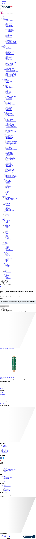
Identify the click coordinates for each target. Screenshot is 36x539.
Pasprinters (5, 232)
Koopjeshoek (6, 45)
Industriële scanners (9, 52)
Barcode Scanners (6, 47)
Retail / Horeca (6, 252)
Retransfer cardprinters (9, 114)
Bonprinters (6, 19)
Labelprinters (6, 24)
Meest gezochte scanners (7, 69)
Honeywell (7, 191)
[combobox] (4, 10)
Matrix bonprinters (8, 22)
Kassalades (5, 89)
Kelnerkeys (7, 188)
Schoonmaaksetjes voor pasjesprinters (11, 127)
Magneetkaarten (8, 186)
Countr (7, 253)
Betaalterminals (8, 84)
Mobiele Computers (7, 55)
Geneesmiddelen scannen (10, 64)
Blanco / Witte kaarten (9, 119)
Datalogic (7, 226)
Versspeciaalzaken (8, 209)
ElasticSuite (8, 538)
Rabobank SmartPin (9, 258)
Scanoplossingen (6, 60)
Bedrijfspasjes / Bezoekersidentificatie (11, 142)
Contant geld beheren (9, 106)
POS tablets (7, 82)
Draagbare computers (9, 57)
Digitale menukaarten (9, 107)
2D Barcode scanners (9, 48)
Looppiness (7, 257)
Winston (7, 270)
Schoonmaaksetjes (7, 174)
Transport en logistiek (7, 197)
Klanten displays (8, 92)
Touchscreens (6, 85)
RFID (5, 134)
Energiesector (8, 203)
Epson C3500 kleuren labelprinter (11, 42)
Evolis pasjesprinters (9, 150)
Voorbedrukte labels (9, 164)
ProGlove (7, 229)
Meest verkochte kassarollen (10, 157)
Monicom (7, 277)
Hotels (7, 212)
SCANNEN (4, 46)
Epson (7, 193)
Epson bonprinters (8, 103)
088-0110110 (2, 388)
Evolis (7, 195)
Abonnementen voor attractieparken (11, 141)
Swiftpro (7, 238)
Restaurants (7, 213)
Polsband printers (8, 28)
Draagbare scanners (9, 50)
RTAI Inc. (7, 237)
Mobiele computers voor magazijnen (11, 72)
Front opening (8, 90)
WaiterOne (7, 269)
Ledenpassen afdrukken (9, 35)
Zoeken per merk (6, 101)
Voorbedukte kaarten (9, 148)
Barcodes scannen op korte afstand (11, 61)
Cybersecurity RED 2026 (6, 536)
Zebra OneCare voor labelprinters (11, 44)
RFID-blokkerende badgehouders (11, 131)
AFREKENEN (4, 79)
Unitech (7, 230)
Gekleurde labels (8, 166)
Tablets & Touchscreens (7, 239)
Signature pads (8, 93)
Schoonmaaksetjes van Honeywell (11, 178)
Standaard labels (8, 162)
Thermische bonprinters (9, 20)
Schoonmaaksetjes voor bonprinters (11, 175)
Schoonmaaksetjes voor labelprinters (11, 176)
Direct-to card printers (9, 113)
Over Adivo (4, 1)
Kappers (7, 206)
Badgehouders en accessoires (8, 470)
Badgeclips (7, 132)
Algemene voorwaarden (5, 534)
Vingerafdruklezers (9, 138)
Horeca (5, 211)
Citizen (7, 192)
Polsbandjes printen (9, 37)
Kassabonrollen (6, 156)
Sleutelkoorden (8, 122)
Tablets (7, 58)
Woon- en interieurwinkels (10, 210)
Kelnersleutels (8, 139)
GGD (7, 216)
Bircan (7, 264)
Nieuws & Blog (4, 446)
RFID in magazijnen (9, 147)
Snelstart (7, 259)
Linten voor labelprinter (9, 168)
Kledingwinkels (8, 207)
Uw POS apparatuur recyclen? (6, 448)
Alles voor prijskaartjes (9, 116)
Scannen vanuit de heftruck (10, 68)
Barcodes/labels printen (9, 33)
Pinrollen (7, 160)
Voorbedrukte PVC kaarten (10, 124)
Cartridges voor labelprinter (10, 170)
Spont (7, 260)
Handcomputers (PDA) (9, 56)
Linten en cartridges (7, 167)
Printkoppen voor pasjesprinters (10, 173)
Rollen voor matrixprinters (10, 159)
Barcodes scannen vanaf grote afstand (11, 62)
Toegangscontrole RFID (9, 137)
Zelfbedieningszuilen (9, 110)
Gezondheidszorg (6, 214)
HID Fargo (7, 234)
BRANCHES (4, 196)
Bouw (7, 202)
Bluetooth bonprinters (9, 39)
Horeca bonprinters (9, 98)
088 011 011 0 (4, 3)
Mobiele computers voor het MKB (11, 73)
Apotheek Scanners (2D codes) (10, 70)
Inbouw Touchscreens (9, 87)
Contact (3, 2)
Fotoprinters (8, 117)
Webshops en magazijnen (8, 477)
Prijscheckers (8, 83)
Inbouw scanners (8, 53)
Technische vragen (5, 451)
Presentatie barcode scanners (10, 54)
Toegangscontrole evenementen (10, 145)
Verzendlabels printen (9, 36)
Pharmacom (8, 275)
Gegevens (1, 378)
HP (6, 241)
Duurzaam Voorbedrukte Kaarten (11, 126)
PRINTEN (3, 18)
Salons (5, 271)
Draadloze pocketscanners (10, 51)
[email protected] (2, 394)
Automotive (8, 201)
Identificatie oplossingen (7, 140)
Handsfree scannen (9, 65)
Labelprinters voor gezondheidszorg (11, 43)
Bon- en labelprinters (7, 220)
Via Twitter (2, 403)
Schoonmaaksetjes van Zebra (10, 177)
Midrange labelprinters (9, 26)
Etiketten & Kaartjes (7, 179)
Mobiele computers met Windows (11, 75)
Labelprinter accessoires (9, 29)
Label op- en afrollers (11, 30)
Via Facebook (2, 399)
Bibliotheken (8, 205)
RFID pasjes (8, 185)
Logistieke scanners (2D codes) (10, 76)
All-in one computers (9, 81)
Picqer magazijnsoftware (9, 250)
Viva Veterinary (8, 278)
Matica (7, 236)
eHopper (7, 254)
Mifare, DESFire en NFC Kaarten (11, 121)
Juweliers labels (8, 163)
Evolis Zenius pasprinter (9, 154)
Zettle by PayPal (8, 262)
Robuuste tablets (8, 67)
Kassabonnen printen (9, 108)
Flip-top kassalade (8, 91)
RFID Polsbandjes (8, 123)
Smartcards (7, 187)
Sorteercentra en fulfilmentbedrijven (11, 198)
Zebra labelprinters (9, 40)
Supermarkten (8, 208)
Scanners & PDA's (7, 225)
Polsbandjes (8, 182)
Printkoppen (6, 171)
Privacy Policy (4, 452)
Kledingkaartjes (8, 181)
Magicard (7, 235)
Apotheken (7, 215)
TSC (6, 224)
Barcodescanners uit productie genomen (12, 71)
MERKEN (3, 219)
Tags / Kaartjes (8, 180)
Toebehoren (8, 94)
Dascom (7, 233)
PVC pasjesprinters (9, 152)
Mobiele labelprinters (9, 27)
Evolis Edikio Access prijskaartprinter (11, 149)
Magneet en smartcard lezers (10, 136)
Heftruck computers (9, 59)
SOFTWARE (4, 244)
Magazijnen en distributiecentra (10, 199)
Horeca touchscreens (9, 99)
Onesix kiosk (8, 265)
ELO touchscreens (8, 102)
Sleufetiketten (8, 183)
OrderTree (7, 266)
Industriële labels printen (9, 34)
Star (6, 194)
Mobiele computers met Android (11, 74)
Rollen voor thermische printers (10, 158)
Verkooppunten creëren (9, 109)
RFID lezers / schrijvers (9, 135)
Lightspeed (7, 247)
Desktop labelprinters (9, 25)
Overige (9, 32)
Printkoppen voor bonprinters (10, 172)
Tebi (6, 261)
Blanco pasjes (8, 184)
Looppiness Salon (8, 272)
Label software (10, 31)
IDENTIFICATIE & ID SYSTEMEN (8, 111)
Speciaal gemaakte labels (9, 165)
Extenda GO (8, 255)
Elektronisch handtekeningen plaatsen (11, 143)
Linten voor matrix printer (10, 169)
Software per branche (7, 218)
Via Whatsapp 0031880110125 (5, 396)
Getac (7, 240)
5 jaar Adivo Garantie (5, 450)
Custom (7, 222)
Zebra (7, 190)
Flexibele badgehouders (9, 130)
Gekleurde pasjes (8, 120)
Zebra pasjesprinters (9, 151)
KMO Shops (8, 246)
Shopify (7, 251)
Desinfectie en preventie (9, 63)
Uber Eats (7, 268)
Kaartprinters (6, 112)
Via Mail (1, 392)
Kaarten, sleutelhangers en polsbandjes (10, 118)
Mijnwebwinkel (8, 249)
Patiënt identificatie (9, 146)
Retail (5, 204)
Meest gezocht (6, 95)
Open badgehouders (9, 129)
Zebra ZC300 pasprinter (9, 153)
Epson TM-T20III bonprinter (10, 104)
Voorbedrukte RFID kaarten (10, 125)
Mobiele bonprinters (9, 23)
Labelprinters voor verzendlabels (11, 41)
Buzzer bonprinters (9, 97)
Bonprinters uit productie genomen (11, 96)
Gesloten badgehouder (9, 128)
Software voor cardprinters (10, 115)
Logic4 (7, 248)
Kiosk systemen (8, 88)
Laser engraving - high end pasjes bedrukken (12, 144)
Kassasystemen (6, 80)
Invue (7, 243)
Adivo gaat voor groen (5, 449)
